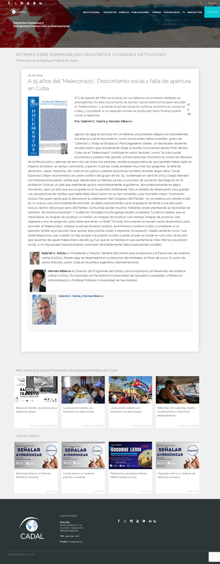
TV (183, 12)
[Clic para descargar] (49, 126)
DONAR (213, 12)
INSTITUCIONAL (91, 12)
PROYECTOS (110, 12)
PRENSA (157, 12)
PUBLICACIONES (140, 12)
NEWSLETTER (194, 12)
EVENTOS (124, 12)
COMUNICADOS (171, 12)
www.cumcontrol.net (6, 513)
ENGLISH (212, 3)
